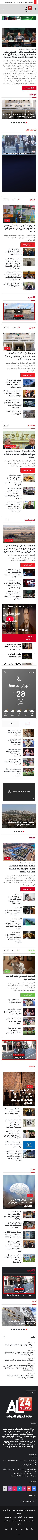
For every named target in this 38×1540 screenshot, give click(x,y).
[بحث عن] (35, 9)
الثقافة (25, 1520)
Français (7, 1520)
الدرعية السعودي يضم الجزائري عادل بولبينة (14, 731)
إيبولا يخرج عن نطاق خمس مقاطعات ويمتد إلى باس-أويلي (13, 1225)
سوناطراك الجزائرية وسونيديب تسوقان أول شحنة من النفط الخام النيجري (13, 925)
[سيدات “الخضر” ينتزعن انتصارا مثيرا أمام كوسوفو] (28, 762)
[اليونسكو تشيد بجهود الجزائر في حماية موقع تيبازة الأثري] (29, 1145)
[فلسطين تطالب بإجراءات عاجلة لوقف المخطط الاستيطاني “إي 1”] (19, 816)
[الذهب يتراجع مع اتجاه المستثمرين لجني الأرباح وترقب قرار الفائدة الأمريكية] (29, 935)
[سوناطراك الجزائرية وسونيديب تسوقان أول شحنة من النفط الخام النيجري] (29, 921)
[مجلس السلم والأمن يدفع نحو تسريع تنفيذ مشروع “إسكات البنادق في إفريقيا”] (29, 594)
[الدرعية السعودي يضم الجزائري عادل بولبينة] (28, 733)
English (19, 1524)
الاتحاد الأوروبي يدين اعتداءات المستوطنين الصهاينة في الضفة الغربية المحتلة (13, 383)
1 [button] (26, 122)
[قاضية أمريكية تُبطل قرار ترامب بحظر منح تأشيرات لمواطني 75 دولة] (29, 394)
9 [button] (13, 122)
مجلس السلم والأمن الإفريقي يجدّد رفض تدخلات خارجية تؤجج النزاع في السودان (12, 573)
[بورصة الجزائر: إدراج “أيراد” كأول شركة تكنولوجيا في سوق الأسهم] (19, 1316)
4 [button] (21, 122)
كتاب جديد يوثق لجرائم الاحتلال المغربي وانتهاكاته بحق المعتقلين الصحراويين (13, 1123)
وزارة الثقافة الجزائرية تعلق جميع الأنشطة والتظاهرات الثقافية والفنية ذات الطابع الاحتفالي (14, 1156)
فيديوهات (14, 1520)
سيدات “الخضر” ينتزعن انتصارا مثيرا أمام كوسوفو (12, 760)
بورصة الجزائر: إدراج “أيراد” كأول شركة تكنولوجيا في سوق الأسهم (21, 1322)
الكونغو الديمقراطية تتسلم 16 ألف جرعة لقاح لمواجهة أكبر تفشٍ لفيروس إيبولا (13, 404)
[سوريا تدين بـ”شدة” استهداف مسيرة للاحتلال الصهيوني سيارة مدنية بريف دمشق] (19, 109)
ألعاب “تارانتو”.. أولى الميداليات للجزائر (14, 741)
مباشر (25, 1517)
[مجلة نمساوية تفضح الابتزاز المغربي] (29, 414)
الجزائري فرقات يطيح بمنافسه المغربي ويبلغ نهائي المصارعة (13, 751)
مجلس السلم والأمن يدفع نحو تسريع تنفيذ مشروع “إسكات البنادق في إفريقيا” (13, 595)
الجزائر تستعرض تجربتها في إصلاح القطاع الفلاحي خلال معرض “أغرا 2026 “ (19, 228)
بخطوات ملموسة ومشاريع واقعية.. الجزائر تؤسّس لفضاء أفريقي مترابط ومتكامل (13, 584)
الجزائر (14, 199)
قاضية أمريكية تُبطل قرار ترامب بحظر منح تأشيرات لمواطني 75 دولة (13, 393)
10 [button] (11, 122)
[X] (5, 1488)
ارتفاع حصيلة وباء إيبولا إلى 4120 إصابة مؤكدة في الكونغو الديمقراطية (13, 1258)
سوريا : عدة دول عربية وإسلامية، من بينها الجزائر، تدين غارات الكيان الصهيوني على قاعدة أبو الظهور (19, 548)
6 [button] (18, 122)
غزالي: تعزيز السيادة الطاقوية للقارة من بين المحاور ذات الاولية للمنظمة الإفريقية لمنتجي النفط (13, 506)
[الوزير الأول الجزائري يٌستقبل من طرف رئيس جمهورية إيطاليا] (29, 252)
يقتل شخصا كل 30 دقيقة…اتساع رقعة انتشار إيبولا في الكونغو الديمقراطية (13, 1215)
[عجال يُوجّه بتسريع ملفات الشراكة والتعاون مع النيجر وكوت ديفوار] (29, 897)
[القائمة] (3, 9)
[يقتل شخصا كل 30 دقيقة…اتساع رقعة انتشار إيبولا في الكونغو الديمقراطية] (29, 1214)
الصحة (20, 1520)
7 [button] (16, 122)
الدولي (14, 327)
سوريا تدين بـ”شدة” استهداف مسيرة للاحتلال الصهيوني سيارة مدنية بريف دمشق (19, 115)
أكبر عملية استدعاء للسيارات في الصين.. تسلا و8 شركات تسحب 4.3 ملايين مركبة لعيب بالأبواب (13, 493)
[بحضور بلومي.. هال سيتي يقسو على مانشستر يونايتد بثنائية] (28, 772)
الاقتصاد (31, 1520)
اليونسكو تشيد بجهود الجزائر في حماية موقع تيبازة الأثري (13, 1144)
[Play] (19, 311)
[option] (19, 109)
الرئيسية (30, 1517)
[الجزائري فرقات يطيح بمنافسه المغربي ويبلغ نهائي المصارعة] (28, 752)
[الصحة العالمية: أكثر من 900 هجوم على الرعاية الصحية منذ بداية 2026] (29, 1235)
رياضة (13, 950)
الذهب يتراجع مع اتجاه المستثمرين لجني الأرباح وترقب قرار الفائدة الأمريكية (13, 938)
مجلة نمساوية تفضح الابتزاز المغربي (14, 412)
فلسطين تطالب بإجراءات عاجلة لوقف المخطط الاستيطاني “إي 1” (20, 823)
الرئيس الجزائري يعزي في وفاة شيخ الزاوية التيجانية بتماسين (13, 286)
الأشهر (10, 723)
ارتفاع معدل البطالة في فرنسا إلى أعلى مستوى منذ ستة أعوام (13, 912)
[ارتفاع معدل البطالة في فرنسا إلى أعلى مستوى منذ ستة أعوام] (29, 910)
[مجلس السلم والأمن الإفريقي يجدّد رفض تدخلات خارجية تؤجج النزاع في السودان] (29, 572)
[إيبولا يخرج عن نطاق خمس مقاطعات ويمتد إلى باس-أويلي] (29, 1225)
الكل (18, 199)
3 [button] (23, 122)
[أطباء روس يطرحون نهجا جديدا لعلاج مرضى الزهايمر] (19, 1192)
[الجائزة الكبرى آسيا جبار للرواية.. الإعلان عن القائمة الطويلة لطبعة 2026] (29, 1112)
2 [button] (24, 122)
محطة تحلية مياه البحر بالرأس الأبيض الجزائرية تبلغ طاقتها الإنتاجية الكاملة (21, 869)
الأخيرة (27, 723)
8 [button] (14, 122)
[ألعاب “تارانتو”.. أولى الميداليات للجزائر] (28, 743)
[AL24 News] (28, 9)
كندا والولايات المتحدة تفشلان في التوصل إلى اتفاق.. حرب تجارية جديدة (19, 454)
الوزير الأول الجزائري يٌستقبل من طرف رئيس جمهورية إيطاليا (13, 252)
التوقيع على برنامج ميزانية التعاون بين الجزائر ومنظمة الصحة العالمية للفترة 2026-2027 (13, 1246)
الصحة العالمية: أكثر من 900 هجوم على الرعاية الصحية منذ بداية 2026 (13, 1234)
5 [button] (19, 122)
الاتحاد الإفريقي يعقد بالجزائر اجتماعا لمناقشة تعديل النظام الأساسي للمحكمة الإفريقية (13, 276)
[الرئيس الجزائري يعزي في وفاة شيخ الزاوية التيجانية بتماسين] (29, 286)
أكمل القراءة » (29, 88)
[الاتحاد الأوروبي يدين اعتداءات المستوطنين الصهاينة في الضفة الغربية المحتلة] (29, 383)
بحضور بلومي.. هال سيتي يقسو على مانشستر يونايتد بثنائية (12, 771)
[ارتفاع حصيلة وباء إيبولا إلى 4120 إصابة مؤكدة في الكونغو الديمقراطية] (29, 1258)
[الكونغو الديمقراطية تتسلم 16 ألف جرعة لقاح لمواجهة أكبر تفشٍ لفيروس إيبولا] (29, 403)
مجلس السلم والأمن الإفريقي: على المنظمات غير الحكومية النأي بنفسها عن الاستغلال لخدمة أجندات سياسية (19, 54)
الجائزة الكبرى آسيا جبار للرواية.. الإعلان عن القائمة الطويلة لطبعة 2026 (13, 1112)
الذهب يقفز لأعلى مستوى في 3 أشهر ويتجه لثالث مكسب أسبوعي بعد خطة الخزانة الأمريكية (12, 480)
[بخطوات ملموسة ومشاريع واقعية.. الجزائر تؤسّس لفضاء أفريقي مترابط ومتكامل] (29, 583)
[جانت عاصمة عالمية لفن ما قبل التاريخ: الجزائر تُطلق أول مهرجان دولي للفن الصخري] (19, 1089)
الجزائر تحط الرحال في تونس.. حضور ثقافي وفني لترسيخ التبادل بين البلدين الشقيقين (13, 1134)
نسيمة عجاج (31, 49)
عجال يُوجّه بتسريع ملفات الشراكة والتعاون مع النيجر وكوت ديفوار (15, 900)
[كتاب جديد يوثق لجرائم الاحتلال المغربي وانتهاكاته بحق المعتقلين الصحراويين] (29, 1123)
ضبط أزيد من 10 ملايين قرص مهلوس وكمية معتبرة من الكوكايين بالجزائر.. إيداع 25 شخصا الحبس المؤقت (13, 263)
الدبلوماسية (8, 1517)
